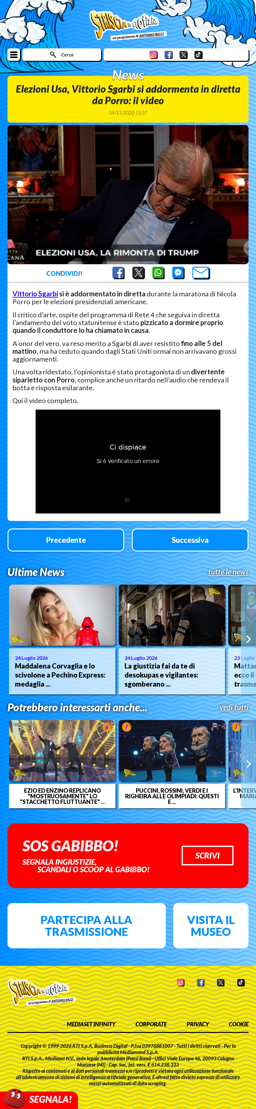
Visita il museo (211, 925)
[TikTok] (198, 55)
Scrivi (207, 855)
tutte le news (228, 572)
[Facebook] (169, 55)
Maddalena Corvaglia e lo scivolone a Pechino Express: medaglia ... (60, 675)
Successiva (190, 539)
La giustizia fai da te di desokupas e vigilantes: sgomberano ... (162, 675)
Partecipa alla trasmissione (86, 925)
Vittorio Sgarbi (35, 293)
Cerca (67, 54)
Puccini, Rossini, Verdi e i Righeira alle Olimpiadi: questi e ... (172, 796)
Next (248, 639)
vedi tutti (234, 707)
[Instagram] (154, 55)
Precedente (66, 539)
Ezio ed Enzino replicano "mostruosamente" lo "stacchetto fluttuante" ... (62, 796)
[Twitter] (184, 55)
